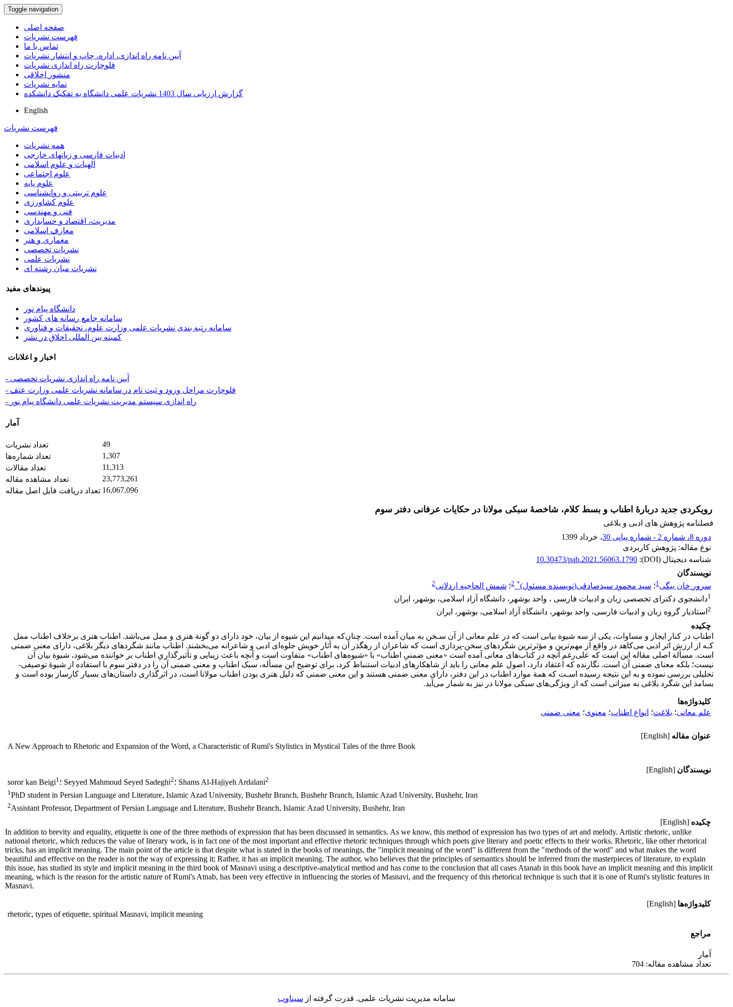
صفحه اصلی (44, 27)
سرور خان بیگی (685, 585)
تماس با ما (41, 46)
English (36, 110)
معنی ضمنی (560, 712)
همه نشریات (44, 145)
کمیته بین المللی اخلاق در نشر (73, 337)
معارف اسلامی (49, 230)
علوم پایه (38, 183)
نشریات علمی (47, 259)
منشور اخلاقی (47, 74)
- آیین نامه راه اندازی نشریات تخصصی (67, 378)
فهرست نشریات (51, 36)
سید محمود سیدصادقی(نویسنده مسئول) (584, 585)
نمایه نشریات (45, 84)
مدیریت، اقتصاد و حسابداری (70, 221)
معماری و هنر (46, 240)
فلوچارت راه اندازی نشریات (69, 65)
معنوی (595, 712)
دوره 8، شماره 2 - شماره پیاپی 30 (656, 537)
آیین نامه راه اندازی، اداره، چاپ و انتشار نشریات (102, 55)
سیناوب (290, 998)
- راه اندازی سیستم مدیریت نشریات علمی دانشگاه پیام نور (100, 401)
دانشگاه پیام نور (49, 308)
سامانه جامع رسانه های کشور (73, 318)
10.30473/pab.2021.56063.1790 (586, 559)
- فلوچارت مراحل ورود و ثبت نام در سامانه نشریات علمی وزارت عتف (120, 390)
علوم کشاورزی (49, 202)
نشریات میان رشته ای (60, 268)
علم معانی (694, 712)
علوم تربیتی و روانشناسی (65, 192)
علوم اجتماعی (47, 173)
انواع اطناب (630, 712)
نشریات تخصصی (51, 249)
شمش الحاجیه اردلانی (471, 585)
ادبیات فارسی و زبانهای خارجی (74, 154)
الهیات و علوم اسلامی (59, 164)
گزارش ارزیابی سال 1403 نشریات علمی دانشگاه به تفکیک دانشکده (133, 93)
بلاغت (662, 712)
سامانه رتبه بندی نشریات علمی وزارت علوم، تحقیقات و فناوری (127, 327)
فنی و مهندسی (48, 211)
